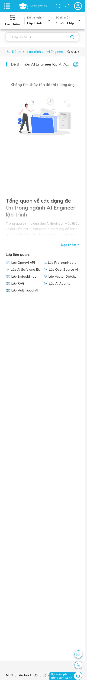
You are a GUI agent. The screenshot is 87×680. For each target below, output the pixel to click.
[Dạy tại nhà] (33, 6)
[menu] (7, 6)
